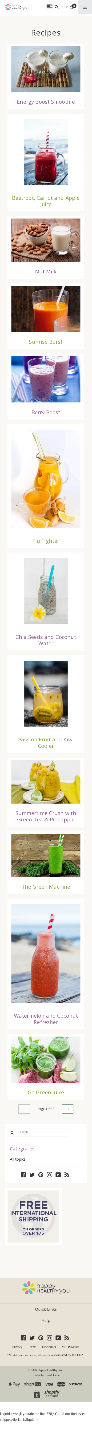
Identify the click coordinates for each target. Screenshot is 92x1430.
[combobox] (38, 1132)
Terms (32, 1347)
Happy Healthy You (50, 1370)
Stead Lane (52, 1375)
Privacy (17, 1347)
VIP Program (71, 1347)
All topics (18, 1159)
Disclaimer (49, 1347)
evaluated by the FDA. (69, 1355)
